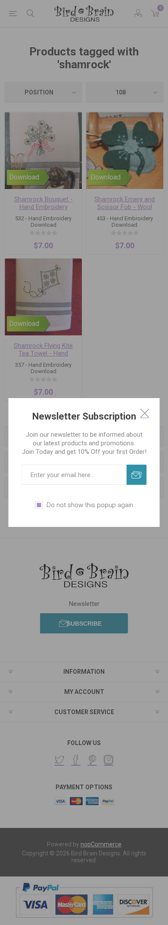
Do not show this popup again (90, 505)
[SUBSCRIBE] (137, 475)
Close (144, 413)
